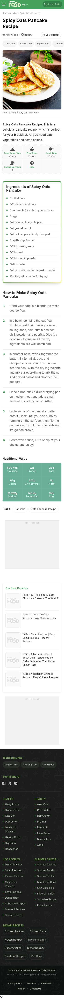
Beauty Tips (44, 839)
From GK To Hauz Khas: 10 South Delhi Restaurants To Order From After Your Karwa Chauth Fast (39, 659)
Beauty (40, 799)
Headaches (11, 848)
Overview (10, 43)
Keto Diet (10, 815)
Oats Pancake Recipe (43, 508)
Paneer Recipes (14, 876)
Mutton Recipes (14, 939)
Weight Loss (11, 764)
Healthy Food (12, 837)
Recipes (7, 13)
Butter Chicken (13, 947)
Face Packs (43, 833)
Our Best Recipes (16, 588)
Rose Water (43, 810)
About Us (31, 983)
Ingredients (43, 43)
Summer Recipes (46, 864)
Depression (11, 821)
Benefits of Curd (46, 882)
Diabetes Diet (12, 810)
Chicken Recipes (14, 931)
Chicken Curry (38, 931)
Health (8, 799)
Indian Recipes (13, 925)
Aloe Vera (42, 804)
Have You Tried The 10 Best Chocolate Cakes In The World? (40, 596)
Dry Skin (42, 821)
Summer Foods (45, 870)
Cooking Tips (30, 764)
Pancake (20, 508)
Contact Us (35, 988)
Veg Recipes (11, 859)
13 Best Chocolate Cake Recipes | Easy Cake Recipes (39, 616)
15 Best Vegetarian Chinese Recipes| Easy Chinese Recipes (40, 675)
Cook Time (26, 43)
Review (28, 35)
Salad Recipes (13, 870)
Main (15, 13)
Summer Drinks (45, 876)
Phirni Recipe (44, 905)
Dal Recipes (12, 897)
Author (21, 988)
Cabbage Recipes (15, 903)
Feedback (46, 983)
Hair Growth (43, 815)
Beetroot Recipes (15, 909)
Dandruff (42, 827)
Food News (48, 764)
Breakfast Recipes (15, 956)
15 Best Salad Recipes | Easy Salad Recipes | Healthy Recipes (39, 638)
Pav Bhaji (36, 956)
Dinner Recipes (13, 864)
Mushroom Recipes (11, 884)
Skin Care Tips (45, 887)
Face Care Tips (46, 893)
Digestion (10, 843)
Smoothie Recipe (46, 899)
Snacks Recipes (14, 915)
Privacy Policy (15, 983)
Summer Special (46, 859)
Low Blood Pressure (11, 829)
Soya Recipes (13, 891)
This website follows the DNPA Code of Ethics (32, 970)
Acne (40, 844)
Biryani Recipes (37, 939)
